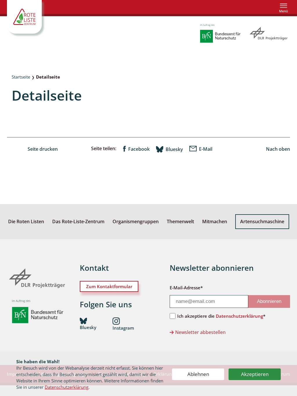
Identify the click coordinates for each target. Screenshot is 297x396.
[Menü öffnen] (283, 7)
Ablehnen (198, 374)
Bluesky (174, 149)
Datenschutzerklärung (66, 387)
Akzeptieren (255, 374)
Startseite (21, 77)
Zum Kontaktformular (109, 286)
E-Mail (205, 149)
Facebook (139, 149)
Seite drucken (43, 149)
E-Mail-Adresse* (186, 287)
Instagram (123, 328)
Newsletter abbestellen (200, 332)
